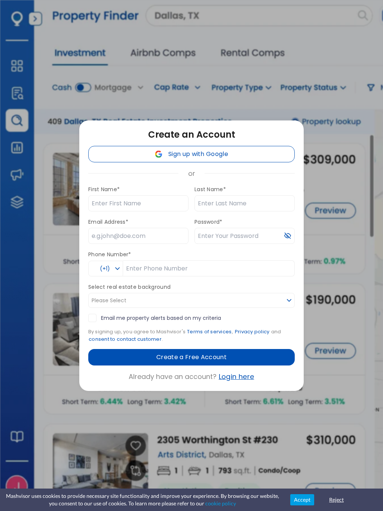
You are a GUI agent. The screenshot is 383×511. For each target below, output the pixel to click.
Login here (236, 376)
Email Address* (108, 222)
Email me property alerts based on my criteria (161, 318)
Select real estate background (129, 287)
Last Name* (210, 189)
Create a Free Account (191, 357)
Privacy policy (252, 331)
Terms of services (209, 331)
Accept (302, 499)
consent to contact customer (125, 339)
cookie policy (220, 503)
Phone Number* (109, 254)
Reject (336, 499)
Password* (208, 222)
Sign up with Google (198, 154)
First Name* (104, 189)
